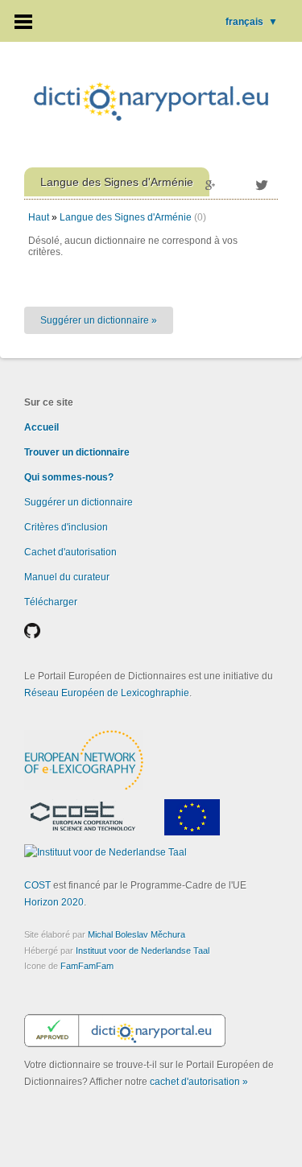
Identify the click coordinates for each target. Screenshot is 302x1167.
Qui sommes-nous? (69, 477)
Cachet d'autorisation (70, 552)
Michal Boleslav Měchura (136, 934)
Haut (38, 217)
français (251, 21)
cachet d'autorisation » (199, 1081)
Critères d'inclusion (66, 527)
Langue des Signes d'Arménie (126, 217)
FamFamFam (87, 966)
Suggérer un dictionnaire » (98, 320)
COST (37, 885)
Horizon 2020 (54, 902)
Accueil (41, 427)
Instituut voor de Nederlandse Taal (142, 950)
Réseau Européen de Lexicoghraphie (106, 693)
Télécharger (50, 602)
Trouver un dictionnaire (77, 452)
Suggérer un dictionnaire (78, 502)
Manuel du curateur (67, 577)
